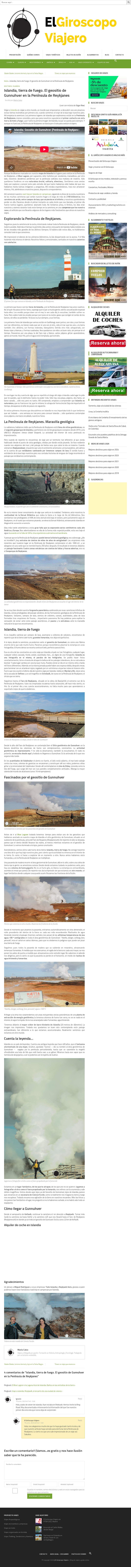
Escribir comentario (39, 1496)
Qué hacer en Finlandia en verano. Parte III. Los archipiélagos (52, 1537)
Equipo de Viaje (103, 62)
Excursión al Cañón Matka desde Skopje (52, 1528)
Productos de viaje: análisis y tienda (103, 193)
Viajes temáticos (53, 54)
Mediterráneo (35, 62)
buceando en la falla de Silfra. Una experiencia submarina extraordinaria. (38, 533)
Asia (70, 62)
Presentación (15, 54)
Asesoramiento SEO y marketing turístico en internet (107, 206)
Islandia (16, 86)
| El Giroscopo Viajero (61, 1560)
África (61, 62)
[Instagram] (125, 65)
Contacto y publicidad (97, 199)
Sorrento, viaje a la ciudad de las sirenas (105, 405)
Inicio (6, 81)
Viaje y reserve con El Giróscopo (101, 166)
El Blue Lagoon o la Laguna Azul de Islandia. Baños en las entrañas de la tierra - (44, 1385)
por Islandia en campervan (36, 194)
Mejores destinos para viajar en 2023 (104, 455)
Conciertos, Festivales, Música (101, 187)
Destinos (8, 86)
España (9, 62)
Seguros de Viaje (95, 172)
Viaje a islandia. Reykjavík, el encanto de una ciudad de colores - (37, 1391)
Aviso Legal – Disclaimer (59, 1554)
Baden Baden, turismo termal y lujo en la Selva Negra (23, 73)
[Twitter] (122, 65)
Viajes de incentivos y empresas (16, 1523)
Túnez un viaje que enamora (65, 73)
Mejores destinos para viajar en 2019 (104, 473)
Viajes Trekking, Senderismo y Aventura (18, 1536)
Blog (107, 54)
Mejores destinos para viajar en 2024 (104, 449)
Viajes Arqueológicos (12, 1519)
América (50, 62)
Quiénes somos (33, 54)
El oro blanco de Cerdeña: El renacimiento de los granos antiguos (108, 419)
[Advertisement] (108, 498)
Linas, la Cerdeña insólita (99, 411)
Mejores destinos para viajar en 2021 (104, 461)
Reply (80, 1398)
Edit (33, 1401)
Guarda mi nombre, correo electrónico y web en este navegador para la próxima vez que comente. (55, 1491)
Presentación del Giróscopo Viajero (103, 161)
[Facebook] (119, 65)
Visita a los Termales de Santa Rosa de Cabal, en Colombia (107, 427)
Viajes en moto (9, 1528)
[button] (115, 60)
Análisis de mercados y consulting (102, 213)
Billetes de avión (74, 54)
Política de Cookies (79, 1554)
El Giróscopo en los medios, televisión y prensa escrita (107, 180)
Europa (21, 62)
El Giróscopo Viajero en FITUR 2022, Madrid (52, 1520)
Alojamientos (93, 54)
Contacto (119, 54)
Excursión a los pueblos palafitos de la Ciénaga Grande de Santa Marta (107, 436)
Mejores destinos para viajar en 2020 (104, 467)
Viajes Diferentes (85, 62)
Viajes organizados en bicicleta (15, 1532)
